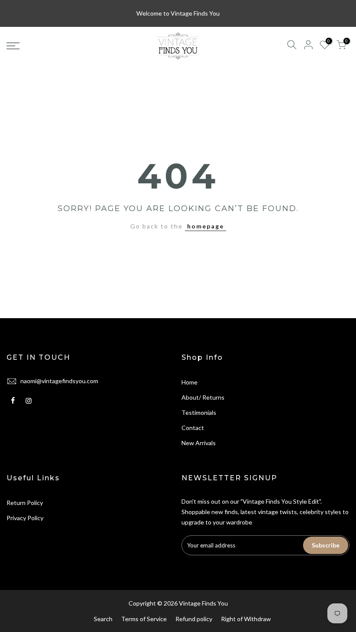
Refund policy (193, 618)
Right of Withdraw (246, 618)
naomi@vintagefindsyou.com (59, 380)
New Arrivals (198, 442)
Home (189, 382)
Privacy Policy (25, 517)
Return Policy (25, 502)
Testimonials (198, 412)
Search (103, 618)
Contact (192, 427)
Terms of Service (144, 618)
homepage (205, 226)
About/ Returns (202, 397)
